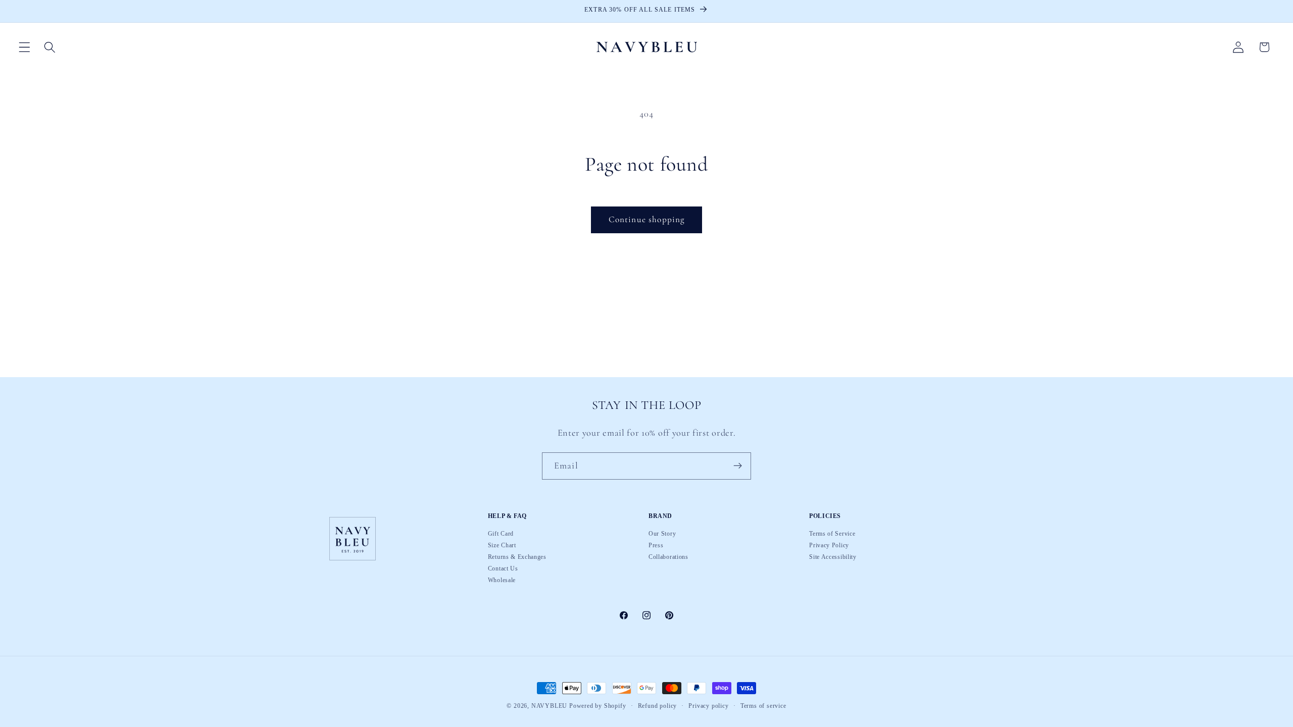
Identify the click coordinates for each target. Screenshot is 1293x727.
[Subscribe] (738, 466)
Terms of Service (832, 534)
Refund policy (657, 706)
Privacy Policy (829, 545)
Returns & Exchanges (517, 556)
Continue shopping (647, 219)
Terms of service (763, 706)
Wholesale (502, 580)
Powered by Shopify (597, 705)
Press (656, 545)
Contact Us (503, 568)
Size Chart (502, 545)
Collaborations (668, 556)
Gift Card (501, 534)
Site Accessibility (832, 556)
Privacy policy (708, 706)
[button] (24, 47)
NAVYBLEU (549, 705)
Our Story (662, 534)
